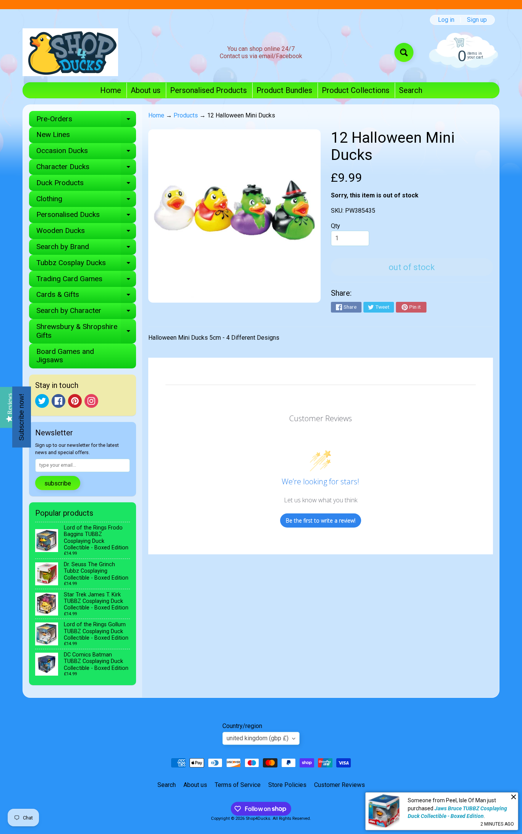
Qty (335, 226)
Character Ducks (86, 168)
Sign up (477, 20)
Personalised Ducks (86, 216)
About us (145, 90)
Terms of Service (238, 784)
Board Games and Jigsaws (65, 356)
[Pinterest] (75, 401)
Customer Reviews (339, 784)
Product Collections (355, 90)
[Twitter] (42, 401)
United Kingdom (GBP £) (258, 738)
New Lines (53, 134)
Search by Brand (86, 248)
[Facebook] (58, 401)
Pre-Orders (86, 120)
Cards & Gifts (86, 296)
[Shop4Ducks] (70, 52)
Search (410, 90)
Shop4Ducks (258, 818)
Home (110, 90)
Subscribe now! (21, 417)
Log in (446, 20)
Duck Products (86, 184)
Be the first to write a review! (320, 520)
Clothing (86, 200)
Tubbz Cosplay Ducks (86, 264)
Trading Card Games (86, 280)
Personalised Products (208, 90)
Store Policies (287, 784)
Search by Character (86, 312)
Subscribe (57, 483)
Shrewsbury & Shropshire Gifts (86, 331)
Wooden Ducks (86, 232)
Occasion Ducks (86, 152)
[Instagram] (91, 401)
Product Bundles (284, 90)
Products (185, 115)
